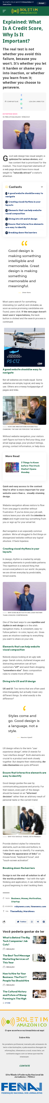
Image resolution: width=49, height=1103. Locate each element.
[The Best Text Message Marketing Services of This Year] (39, 958)
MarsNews (29, 911)
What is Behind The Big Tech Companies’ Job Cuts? (16, 941)
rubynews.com (22, 906)
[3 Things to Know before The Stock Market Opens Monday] (12, 467)
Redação (10, 949)
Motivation (35, 898)
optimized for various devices (23, 159)
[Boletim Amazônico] (24, 11)
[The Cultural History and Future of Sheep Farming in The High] (39, 994)
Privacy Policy (26, 2)
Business (15, 898)
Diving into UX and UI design (22, 218)
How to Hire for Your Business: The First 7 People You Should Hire (16, 977)
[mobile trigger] (5, 11)
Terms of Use (7, 4)
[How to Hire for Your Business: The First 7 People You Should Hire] (39, 976)
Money (24, 898)
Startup (15, 901)
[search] (44, 11)
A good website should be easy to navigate (24, 195)
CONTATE (24, 1065)
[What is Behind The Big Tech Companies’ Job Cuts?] (39, 940)
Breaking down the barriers (22, 232)
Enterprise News (10, 114)
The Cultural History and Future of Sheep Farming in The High (15, 995)
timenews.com (38, 906)
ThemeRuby (16, 911)
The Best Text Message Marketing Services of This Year (16, 959)
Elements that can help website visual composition (23, 212)
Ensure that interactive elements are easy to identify (24, 226)
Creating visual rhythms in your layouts (23, 203)
